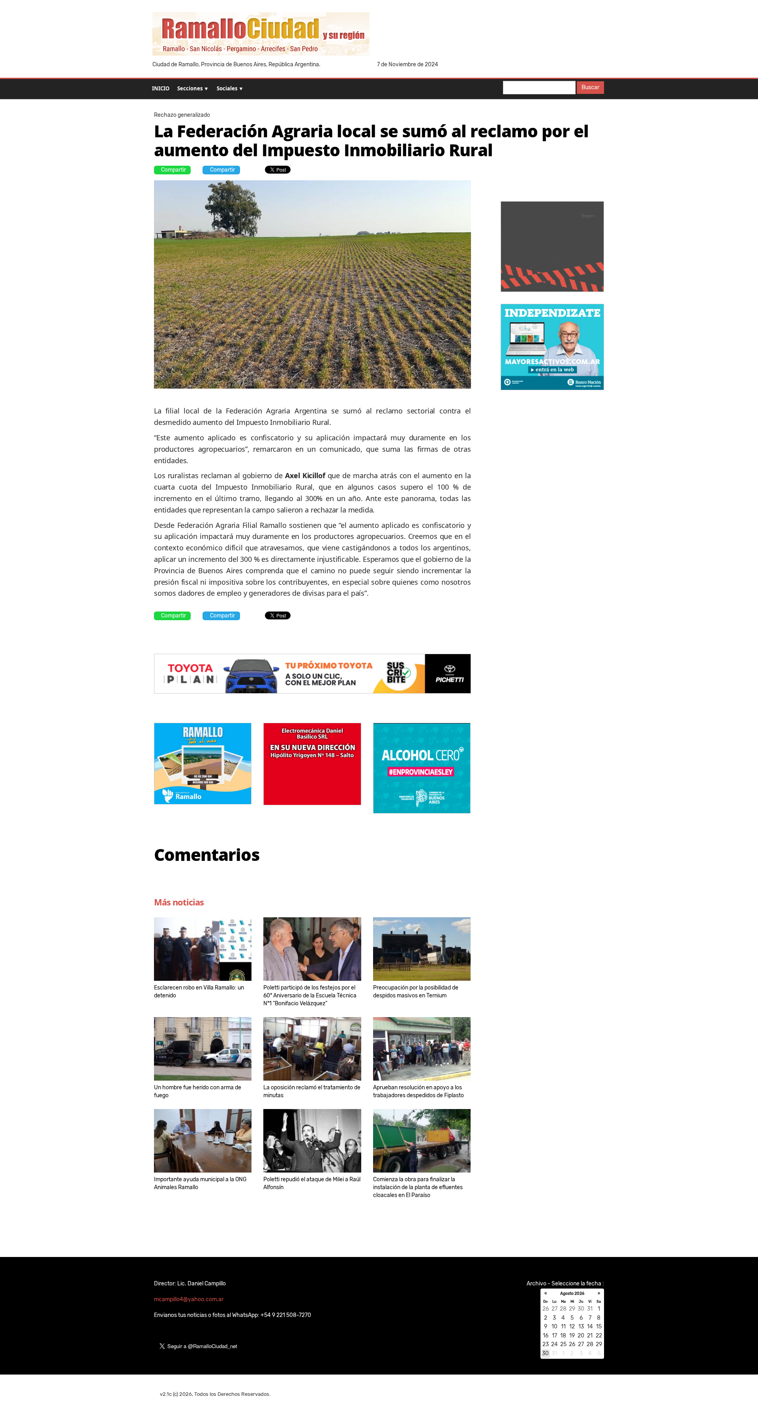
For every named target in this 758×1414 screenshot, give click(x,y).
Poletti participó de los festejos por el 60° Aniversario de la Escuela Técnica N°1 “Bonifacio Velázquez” (309, 995)
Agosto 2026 (572, 1293)
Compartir (173, 169)
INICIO (160, 88)
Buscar (590, 87)
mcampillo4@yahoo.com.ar (188, 1299)
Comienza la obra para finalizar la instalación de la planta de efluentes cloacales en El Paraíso (418, 1187)
